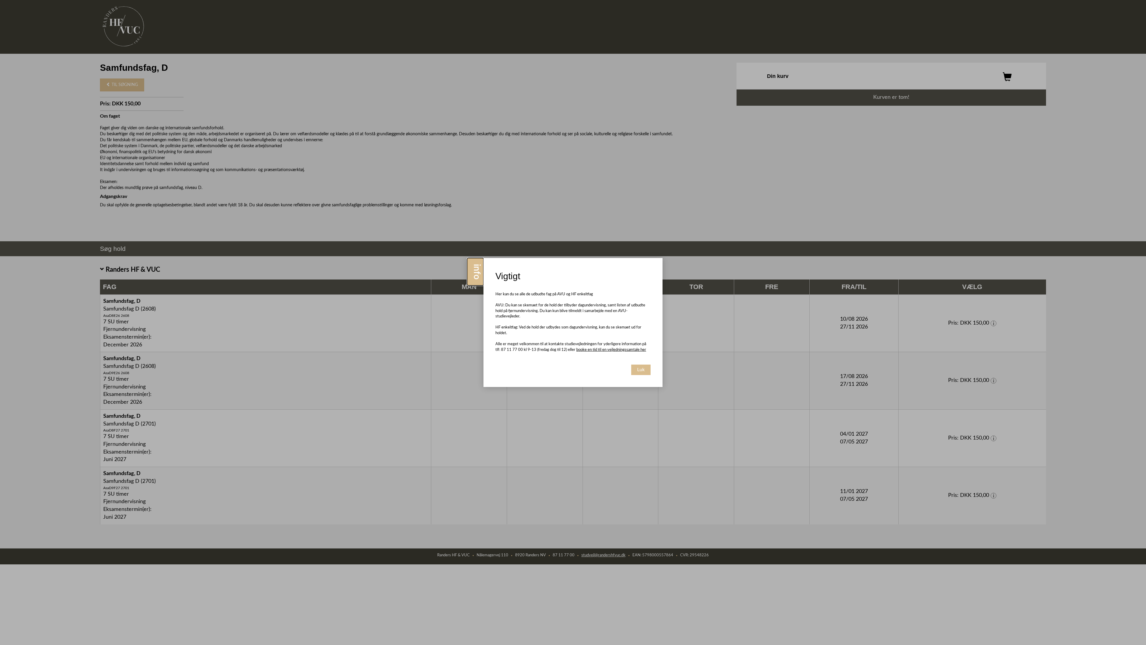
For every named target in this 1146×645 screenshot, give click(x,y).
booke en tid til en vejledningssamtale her (611, 350)
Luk (641, 369)
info (476, 272)
